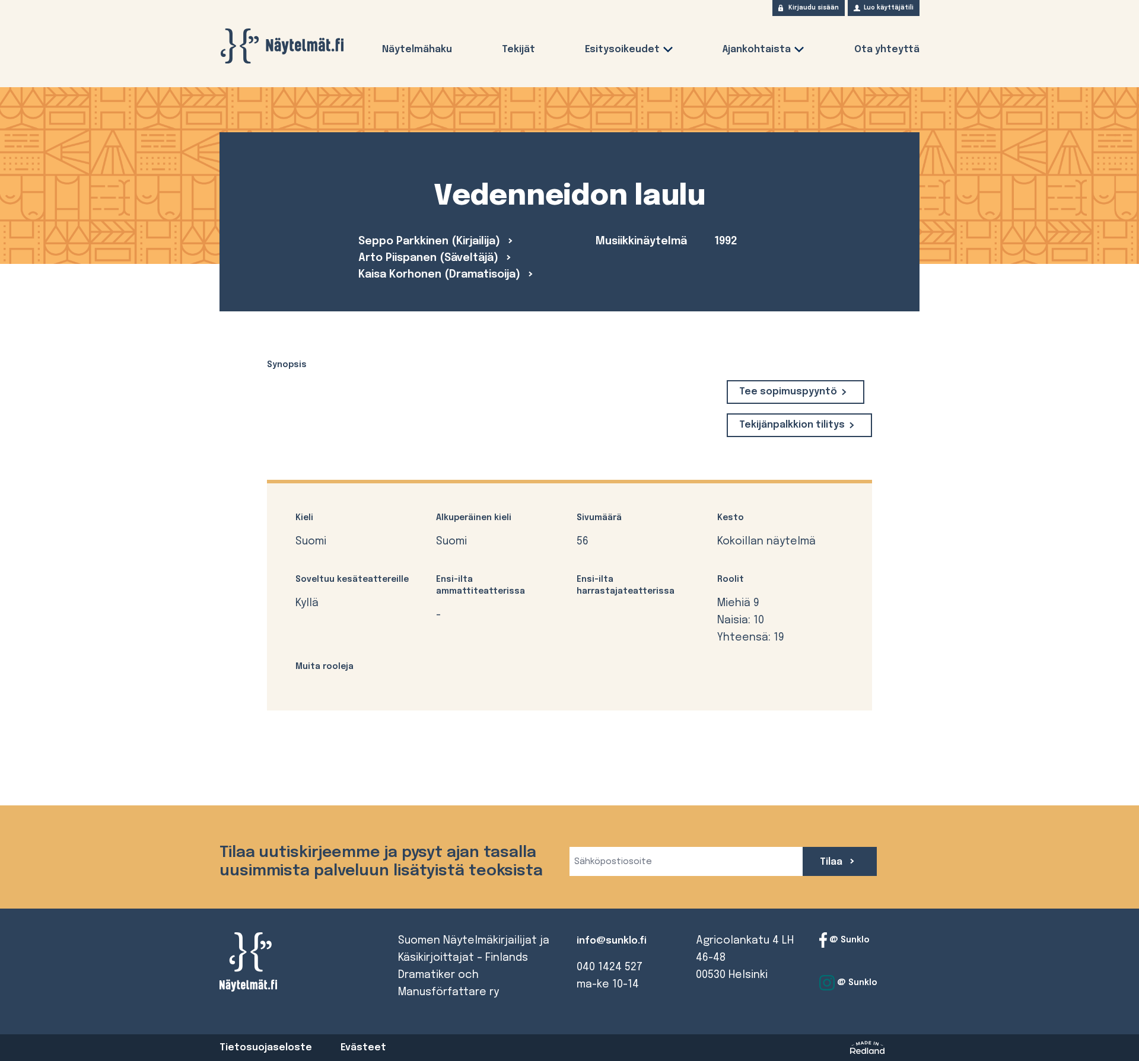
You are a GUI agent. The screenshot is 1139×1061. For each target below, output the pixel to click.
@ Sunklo (848, 940)
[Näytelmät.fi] (281, 45)
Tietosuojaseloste (265, 1048)
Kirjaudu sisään (813, 8)
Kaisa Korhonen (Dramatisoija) (440, 274)
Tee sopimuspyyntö (788, 392)
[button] (668, 51)
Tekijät (518, 49)
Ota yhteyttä (887, 49)
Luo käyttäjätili (889, 8)
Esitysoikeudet (622, 49)
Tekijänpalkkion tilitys (792, 425)
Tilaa (832, 862)
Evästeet (363, 1048)
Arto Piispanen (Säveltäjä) (429, 258)
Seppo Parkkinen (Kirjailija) (430, 241)
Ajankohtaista (757, 49)
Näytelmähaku (417, 49)
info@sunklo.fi (612, 941)
